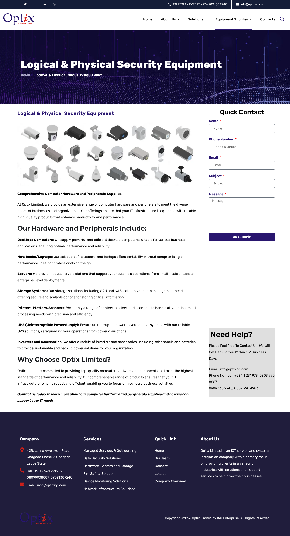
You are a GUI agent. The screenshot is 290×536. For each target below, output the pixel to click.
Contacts (267, 19)
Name (214, 121)
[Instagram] (54, 4)
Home (147, 19)
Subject (215, 176)
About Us (168, 19)
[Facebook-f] (35, 4)
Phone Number (221, 139)
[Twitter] (25, 4)
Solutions (195, 19)
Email (214, 158)
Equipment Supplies (231, 19)
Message (216, 194)
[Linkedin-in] (45, 4)
